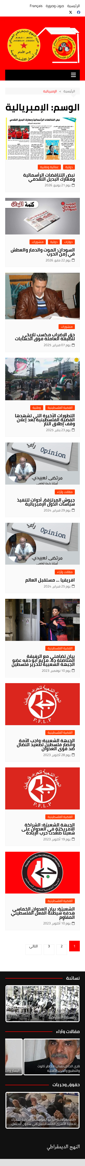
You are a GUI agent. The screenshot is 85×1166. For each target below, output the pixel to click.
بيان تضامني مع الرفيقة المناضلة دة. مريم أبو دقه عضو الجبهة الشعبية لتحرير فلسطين (43, 660)
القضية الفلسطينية (60, 407)
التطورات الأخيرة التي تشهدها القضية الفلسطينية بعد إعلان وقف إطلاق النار (45, 419)
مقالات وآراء (64, 491)
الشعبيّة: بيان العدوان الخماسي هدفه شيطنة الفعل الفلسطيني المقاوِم (43, 913)
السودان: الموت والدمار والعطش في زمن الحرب (43, 252)
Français (36, 5)
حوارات (68, 241)
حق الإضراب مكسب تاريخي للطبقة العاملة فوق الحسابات (45, 336)
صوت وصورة (55, 5)
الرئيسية (73, 5)
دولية (68, 167)
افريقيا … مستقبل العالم (50, 580)
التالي (33, 946)
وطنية (37, 407)
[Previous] (15, 1057)
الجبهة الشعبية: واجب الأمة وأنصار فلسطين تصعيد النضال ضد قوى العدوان (46, 744)
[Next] (70, 1003)
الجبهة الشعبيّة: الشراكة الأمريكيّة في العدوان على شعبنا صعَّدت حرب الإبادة (48, 829)
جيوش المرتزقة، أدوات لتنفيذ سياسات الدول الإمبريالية (46, 502)
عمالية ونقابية (49, 167)
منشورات (37, 241)
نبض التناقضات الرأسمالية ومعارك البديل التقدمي (49, 177)
